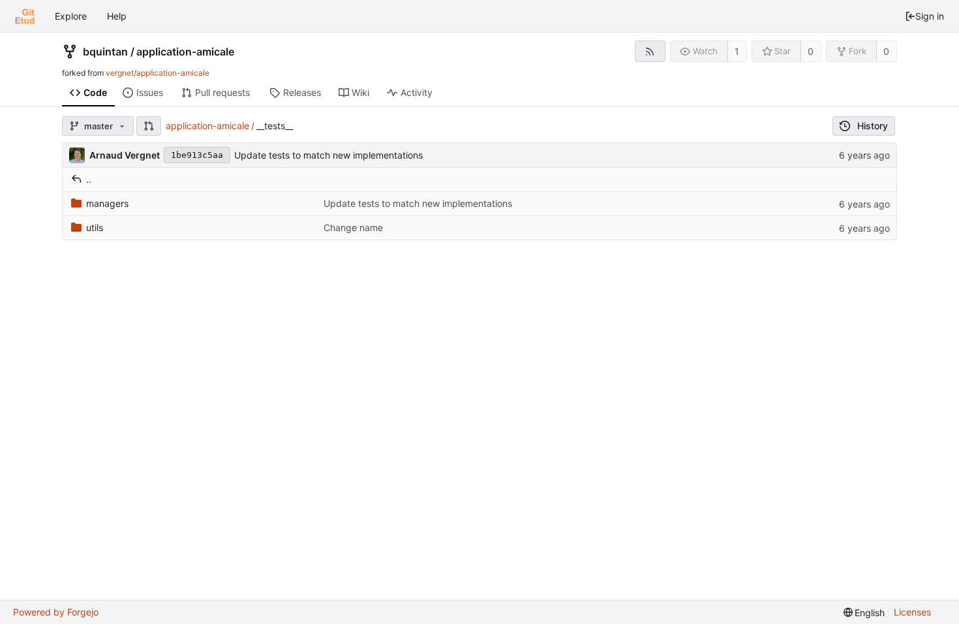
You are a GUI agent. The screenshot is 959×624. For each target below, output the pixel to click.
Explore (71, 16)
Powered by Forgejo (56, 611)
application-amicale (185, 51)
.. (88, 179)
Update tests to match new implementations (328, 155)
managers (107, 203)
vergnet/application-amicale (157, 73)
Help (117, 16)
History (872, 125)
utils (94, 227)
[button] (148, 126)
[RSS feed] (650, 51)
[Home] (25, 16)
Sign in (929, 16)
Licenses (912, 611)
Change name (353, 227)
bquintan (105, 51)
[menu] (864, 612)
